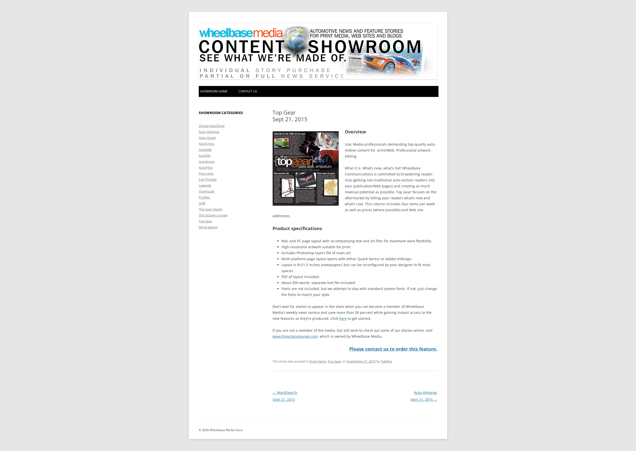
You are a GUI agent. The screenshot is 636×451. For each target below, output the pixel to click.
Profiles (204, 197)
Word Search (208, 227)
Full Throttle (208, 179)
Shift (202, 203)
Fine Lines (206, 173)
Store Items (317, 361)
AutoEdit (205, 149)
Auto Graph (207, 137)
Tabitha (386, 361)
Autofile (204, 155)
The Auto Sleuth (210, 209)
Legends (205, 185)
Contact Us (247, 91)
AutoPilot (206, 167)
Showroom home (214, 91)
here (343, 318)
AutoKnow (206, 161)
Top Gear (334, 361)
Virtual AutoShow (212, 125)
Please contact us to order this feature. (393, 349)
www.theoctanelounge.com (295, 336)
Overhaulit (206, 191)
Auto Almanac (209, 131)
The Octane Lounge (213, 215)
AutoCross (206, 143)
